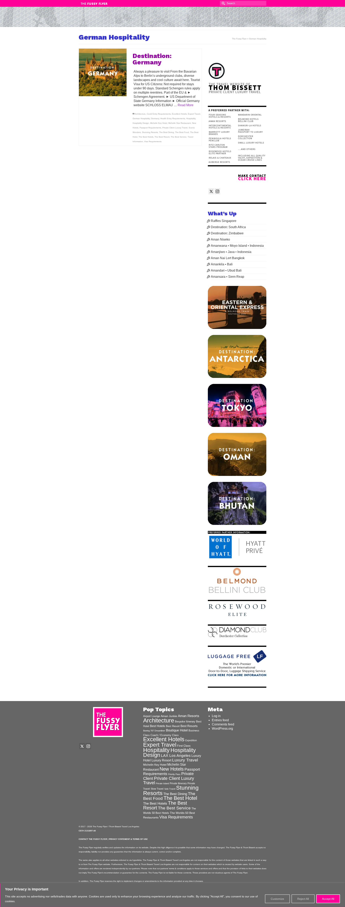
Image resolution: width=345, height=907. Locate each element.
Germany (155, 118)
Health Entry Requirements (172, 118)
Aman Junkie (169, 716)
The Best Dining (166, 132)
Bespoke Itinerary (185, 721)
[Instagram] (217, 191)
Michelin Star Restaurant (179, 123)
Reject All (303, 898)
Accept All (328, 898)
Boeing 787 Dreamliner (154, 730)
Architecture (140, 114)
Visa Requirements (153, 141)
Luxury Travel (185, 760)
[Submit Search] (223, 3)
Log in (216, 716)
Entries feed (220, 720)
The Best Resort (162, 137)
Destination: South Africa (228, 227)
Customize (277, 898)
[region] (172, 895)
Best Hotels (157, 726)
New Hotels (172, 769)
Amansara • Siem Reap (227, 276)
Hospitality (190, 118)
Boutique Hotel (177, 730)
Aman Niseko (220, 239)
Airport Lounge (151, 716)
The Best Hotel (180, 798)
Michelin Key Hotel (158, 123)
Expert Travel (194, 114)
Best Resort (173, 726)
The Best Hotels (146, 137)
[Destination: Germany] (103, 72)
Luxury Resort (161, 760)
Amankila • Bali (222, 264)
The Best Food (182, 132)
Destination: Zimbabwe (227, 233)
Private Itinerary (178, 783)
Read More (185, 105)
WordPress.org (222, 728)
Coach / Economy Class (165, 735)
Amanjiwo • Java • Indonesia (231, 252)
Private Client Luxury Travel (174, 128)
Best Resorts (189, 726)
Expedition (191, 740)
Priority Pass (174, 774)
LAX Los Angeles (176, 755)
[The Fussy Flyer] (172, 18)
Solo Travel (169, 789)
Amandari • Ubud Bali (226, 270)
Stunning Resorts (150, 132)
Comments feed (223, 724)
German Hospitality (141, 118)
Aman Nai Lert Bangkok (228, 258)
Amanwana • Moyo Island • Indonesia (237, 245)
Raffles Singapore (223, 221)
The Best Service (178, 137)
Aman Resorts (188, 716)
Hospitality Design (141, 123)
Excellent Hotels (179, 114)
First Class (183, 745)
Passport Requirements (150, 128)
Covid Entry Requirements (159, 114)
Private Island (162, 783)
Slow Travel (157, 788)
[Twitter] (211, 191)
